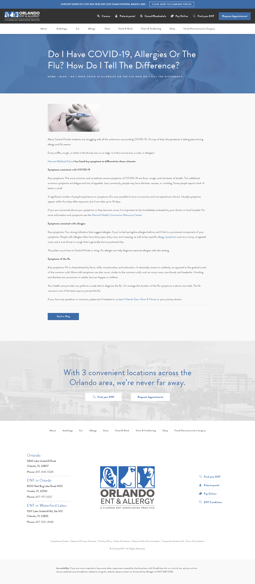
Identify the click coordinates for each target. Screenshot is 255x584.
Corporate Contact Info (173, 541)
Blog (63, 76)
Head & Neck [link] (125, 28)
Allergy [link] (91, 28)
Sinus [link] (107, 28)
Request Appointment (234, 16)
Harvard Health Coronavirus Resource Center (117, 215)
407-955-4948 (44, 522)
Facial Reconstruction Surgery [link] (199, 28)
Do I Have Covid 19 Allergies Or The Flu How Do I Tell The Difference (127, 76)
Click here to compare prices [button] (172, 4)
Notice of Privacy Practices (84, 541)
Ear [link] (78, 28)
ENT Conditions (213, 502)
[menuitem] (44, 29)
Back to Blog (63, 316)
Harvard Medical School (61, 161)
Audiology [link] (61, 28)
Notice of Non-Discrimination (146, 541)
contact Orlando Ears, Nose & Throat (136, 299)
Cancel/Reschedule (156, 16)
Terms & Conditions (195, 541)
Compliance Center (59, 541)
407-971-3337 (43, 497)
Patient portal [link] (127, 16)
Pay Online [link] (182, 16)
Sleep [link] (172, 28)
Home (52, 76)
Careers (106, 16)
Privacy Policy (105, 541)
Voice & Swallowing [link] (151, 28)
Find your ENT (206, 16)
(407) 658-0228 (165, 571)
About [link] (43, 28)
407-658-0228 (44, 472)
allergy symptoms (167, 237)
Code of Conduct (122, 541)
